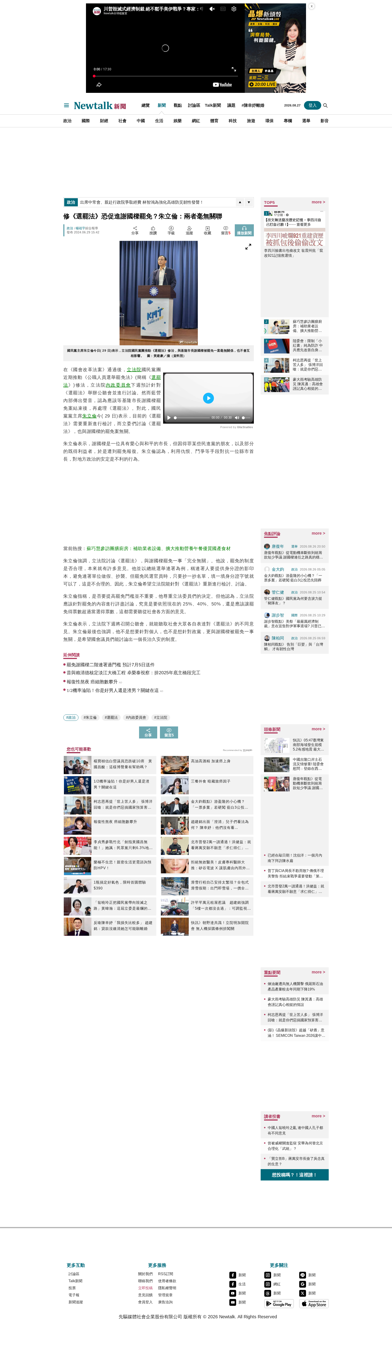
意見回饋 (145, 1295)
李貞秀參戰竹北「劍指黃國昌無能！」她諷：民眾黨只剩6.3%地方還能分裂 (123, 845)
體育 (214, 121)
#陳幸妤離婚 (253, 105)
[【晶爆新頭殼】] (275, 48)
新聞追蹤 (76, 1302)
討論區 (194, 105)
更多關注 (279, 1265)
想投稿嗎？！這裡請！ (294, 1174)
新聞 (162, 105)
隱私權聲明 (167, 1288)
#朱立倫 (90, 717)
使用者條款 (167, 1281)
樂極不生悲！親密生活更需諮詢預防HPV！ (123, 865)
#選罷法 (111, 717)
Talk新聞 (213, 105)
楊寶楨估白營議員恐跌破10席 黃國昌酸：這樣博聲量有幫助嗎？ (123, 764)
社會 (122, 121)
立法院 (134, 369)
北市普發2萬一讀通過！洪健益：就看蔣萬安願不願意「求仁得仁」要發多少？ (221, 845)
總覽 (146, 105)
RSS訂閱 (165, 1274)
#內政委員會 (136, 717)
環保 (269, 121)
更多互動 (76, 1265)
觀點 (178, 105)
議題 (231, 105)
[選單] (66, 105)
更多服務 (157, 1265)
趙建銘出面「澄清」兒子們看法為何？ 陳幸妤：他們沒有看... (220, 825)
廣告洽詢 (165, 1302)
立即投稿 (145, 1288)
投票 (72, 1288)
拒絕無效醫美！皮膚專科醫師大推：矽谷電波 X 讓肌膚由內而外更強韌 (220, 865)
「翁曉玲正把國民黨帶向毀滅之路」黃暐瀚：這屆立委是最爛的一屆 (123, 906)
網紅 (196, 121)
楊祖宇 (80, 228)
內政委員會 (118, 385)
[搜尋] (325, 105)
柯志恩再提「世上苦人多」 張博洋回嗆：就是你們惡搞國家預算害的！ (123, 805)
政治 (67, 121)
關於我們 (145, 1274)
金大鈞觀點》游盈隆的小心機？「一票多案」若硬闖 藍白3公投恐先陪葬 (219, 805)
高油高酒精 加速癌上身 (211, 761)
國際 (86, 121)
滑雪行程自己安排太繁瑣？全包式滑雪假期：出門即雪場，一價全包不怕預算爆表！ (220, 885)
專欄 (288, 121)
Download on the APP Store (314, 1303)
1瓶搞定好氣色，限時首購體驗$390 (120, 885)
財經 (104, 121)
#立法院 (160, 717)
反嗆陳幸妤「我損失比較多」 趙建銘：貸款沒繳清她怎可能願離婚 (123, 926)
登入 (313, 105)
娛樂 (178, 121)
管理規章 (165, 1295)
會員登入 (145, 1302)
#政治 (71, 717)
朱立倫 (89, 415)
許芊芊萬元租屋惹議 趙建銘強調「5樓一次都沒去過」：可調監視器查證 (221, 906)
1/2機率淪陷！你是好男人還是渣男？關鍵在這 (121, 784)
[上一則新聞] (240, 202)
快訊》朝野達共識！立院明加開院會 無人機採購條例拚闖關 (220, 926)
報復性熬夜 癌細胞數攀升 (115, 822)
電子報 (74, 1295)
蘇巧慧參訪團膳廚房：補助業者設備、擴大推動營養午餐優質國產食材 (159, 548)
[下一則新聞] (249, 202)
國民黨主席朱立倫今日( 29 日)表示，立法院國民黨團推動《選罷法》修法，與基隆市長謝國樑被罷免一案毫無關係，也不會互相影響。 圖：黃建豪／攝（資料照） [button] (158, 353)
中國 (141, 121)
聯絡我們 (145, 1281)
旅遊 (251, 121)
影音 (325, 121)
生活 (159, 121)
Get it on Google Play (279, 1303)
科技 (233, 121)
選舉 (306, 121)
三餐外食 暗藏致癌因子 (211, 781)
